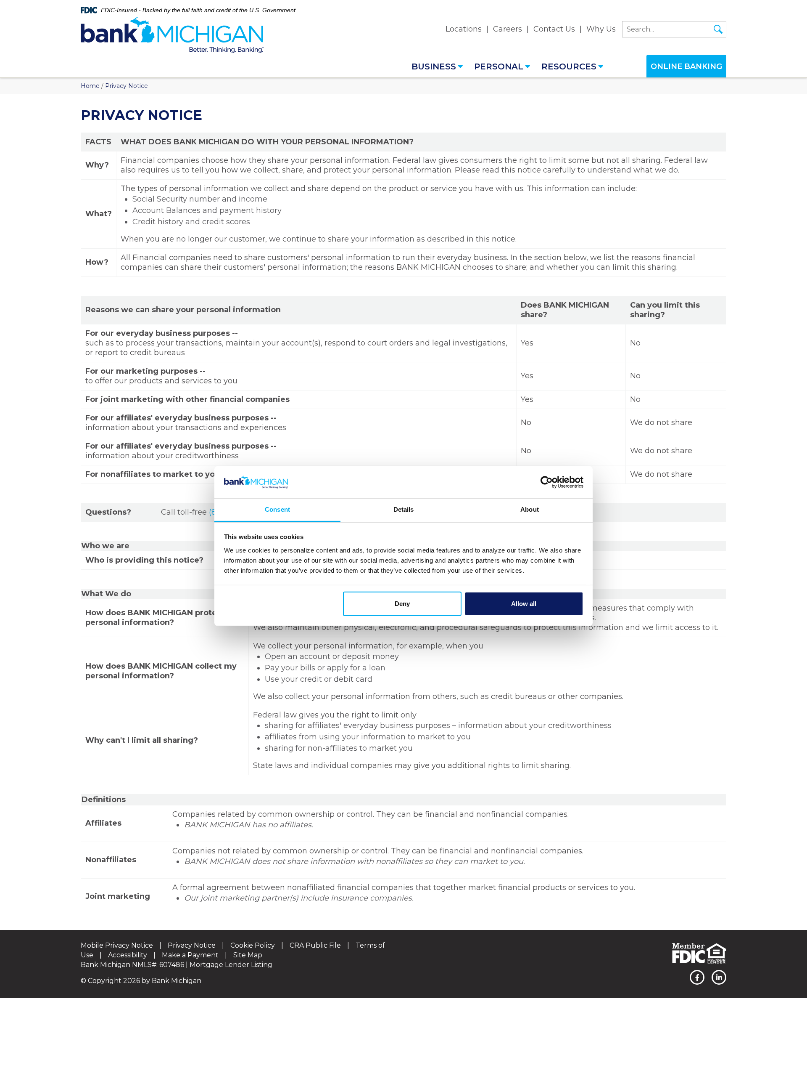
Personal (498, 66)
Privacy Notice (192, 945)
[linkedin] (719, 977)
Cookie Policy (252, 945)
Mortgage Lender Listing (231, 965)
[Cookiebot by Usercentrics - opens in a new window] (546, 482)
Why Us (601, 29)
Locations (464, 29)
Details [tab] (403, 509)
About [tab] (529, 509)
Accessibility (127, 955)
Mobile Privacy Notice (117, 945)
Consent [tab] (277, 509)
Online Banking (686, 66)
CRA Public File (315, 945)
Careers (507, 29)
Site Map (247, 955)
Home (90, 86)
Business (433, 66)
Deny (402, 603)
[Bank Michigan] (172, 35)
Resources (568, 66)
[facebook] (697, 977)
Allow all (523, 603)
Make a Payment (190, 955)
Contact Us (554, 29)
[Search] (718, 29)
